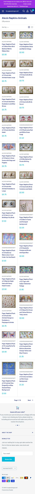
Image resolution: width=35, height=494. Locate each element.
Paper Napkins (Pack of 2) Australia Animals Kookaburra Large (8, 187)
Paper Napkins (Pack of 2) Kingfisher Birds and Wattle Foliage (26, 46)
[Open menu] (3, 11)
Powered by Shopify (7, 490)
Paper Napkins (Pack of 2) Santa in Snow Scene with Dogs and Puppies (8, 159)
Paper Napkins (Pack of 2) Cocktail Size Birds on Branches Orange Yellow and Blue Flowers (26, 348)
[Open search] (24, 11)
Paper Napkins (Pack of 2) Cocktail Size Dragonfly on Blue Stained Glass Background (8, 385)
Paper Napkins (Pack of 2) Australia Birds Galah (8, 130)
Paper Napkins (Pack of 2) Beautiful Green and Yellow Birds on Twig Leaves (26, 311)
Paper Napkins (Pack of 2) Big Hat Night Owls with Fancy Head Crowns (8, 282)
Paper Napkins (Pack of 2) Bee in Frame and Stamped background (26, 220)
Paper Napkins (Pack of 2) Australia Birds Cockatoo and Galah (26, 187)
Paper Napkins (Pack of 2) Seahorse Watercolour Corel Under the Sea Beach (8, 254)
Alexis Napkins (6, 41)
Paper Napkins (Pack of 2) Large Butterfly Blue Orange (8, 346)
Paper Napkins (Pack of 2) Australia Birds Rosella (26, 75)
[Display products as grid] (29, 27)
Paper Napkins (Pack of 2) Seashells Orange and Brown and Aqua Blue (26, 249)
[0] (31, 11)
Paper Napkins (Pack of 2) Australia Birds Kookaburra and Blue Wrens (8, 102)
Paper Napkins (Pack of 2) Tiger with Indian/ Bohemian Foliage (26, 282)
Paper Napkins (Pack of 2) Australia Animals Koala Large (8, 75)
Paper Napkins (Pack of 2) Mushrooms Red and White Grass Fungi (26, 131)
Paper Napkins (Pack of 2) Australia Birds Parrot (26, 102)
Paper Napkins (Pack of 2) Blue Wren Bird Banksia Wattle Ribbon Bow (8, 47)
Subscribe (8, 459)
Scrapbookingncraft (26, 125)
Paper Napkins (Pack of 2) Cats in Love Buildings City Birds (8, 215)
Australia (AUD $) (7, 468)
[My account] (27, 11)
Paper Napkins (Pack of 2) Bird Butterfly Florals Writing (26, 159)
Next (29, 400)
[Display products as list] (32, 27)
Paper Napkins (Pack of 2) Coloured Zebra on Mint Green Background (26, 377)
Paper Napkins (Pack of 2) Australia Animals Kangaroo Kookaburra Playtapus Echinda (8, 317)
